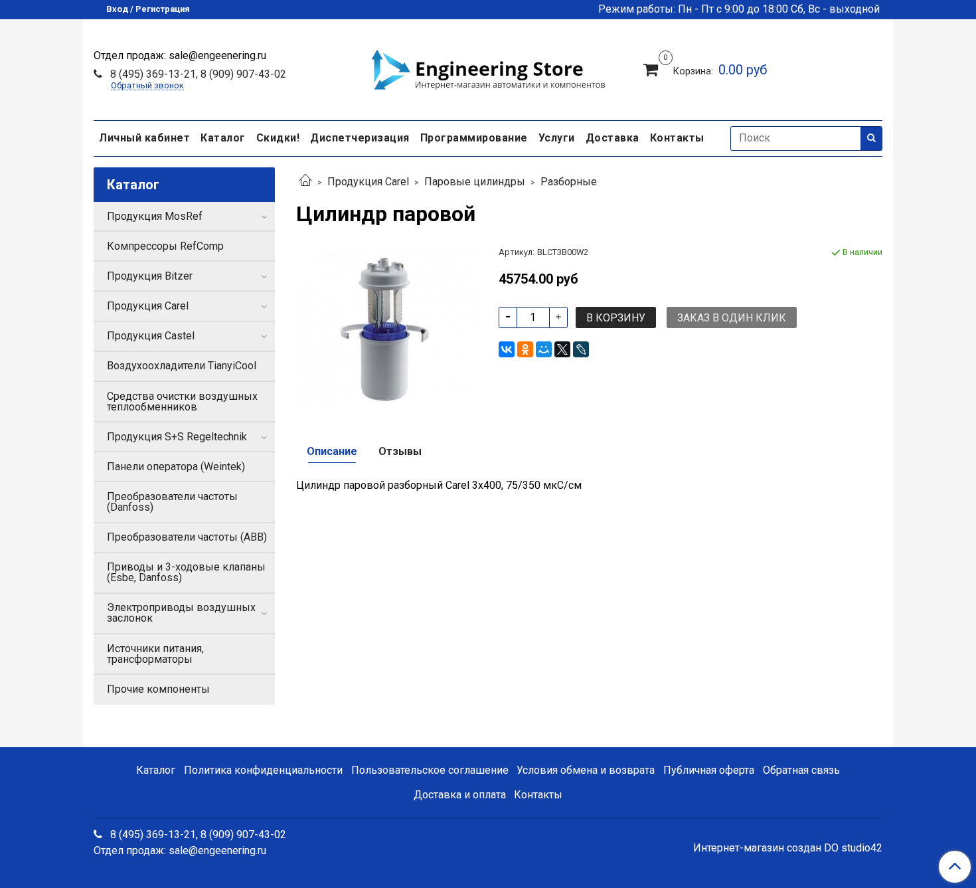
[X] (562, 349)
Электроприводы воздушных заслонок (181, 612)
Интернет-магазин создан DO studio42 (787, 848)
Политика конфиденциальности (263, 770)
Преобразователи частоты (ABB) (187, 537)
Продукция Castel (151, 335)
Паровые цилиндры (474, 181)
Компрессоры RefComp (165, 246)
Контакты (677, 138)
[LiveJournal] (581, 349)
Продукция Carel (368, 181)
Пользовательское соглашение (430, 770)
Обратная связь (801, 770)
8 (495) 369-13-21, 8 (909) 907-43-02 (197, 74)
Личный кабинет (144, 138)
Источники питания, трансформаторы (155, 654)
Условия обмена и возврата (586, 770)
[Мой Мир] (544, 349)
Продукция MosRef (155, 216)
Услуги (556, 138)
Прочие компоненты (158, 689)
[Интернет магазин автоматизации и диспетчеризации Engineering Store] (488, 67)
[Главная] (305, 181)
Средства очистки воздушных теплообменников (182, 401)
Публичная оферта (708, 770)
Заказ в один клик (731, 317)
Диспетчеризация (360, 138)
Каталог (223, 138)
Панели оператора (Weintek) (176, 466)
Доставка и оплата (460, 794)
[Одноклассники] (525, 349)
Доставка (612, 138)
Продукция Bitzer (150, 276)
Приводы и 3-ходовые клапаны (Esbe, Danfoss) (186, 572)
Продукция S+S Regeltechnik (177, 436)
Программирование (474, 138)
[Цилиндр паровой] (386, 326)
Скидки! (278, 138)
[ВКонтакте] (507, 349)
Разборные (568, 181)
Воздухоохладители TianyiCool (181, 365)
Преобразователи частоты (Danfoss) (172, 501)
